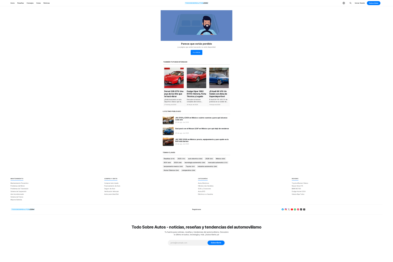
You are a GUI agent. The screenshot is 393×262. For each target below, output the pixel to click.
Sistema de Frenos (17, 197)
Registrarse (196, 209)
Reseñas (20, 3)
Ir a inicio (196, 52)
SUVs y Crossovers (204, 189)
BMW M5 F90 (296, 189)
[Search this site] (350, 3)
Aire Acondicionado (17, 194)
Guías (38, 3)
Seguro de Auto (109, 189)
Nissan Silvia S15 (297, 186)
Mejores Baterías (16, 200)
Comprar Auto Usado (111, 183)
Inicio (13, 3)
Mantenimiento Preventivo (19, 183)
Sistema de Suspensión (18, 191)
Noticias (46, 3)
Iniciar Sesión (360, 3)
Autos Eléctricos (203, 183)
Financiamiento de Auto (112, 186)
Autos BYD (201, 191)
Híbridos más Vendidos (205, 186)
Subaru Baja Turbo (298, 194)
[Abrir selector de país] (344, 3)
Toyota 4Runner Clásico (300, 183)
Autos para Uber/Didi (111, 194)
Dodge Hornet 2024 (298, 191)
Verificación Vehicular (111, 191)
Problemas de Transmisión (19, 189)
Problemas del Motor (18, 186)
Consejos (30, 3)
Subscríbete (373, 3)
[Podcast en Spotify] (295, 209)
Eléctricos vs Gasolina (205, 194)
